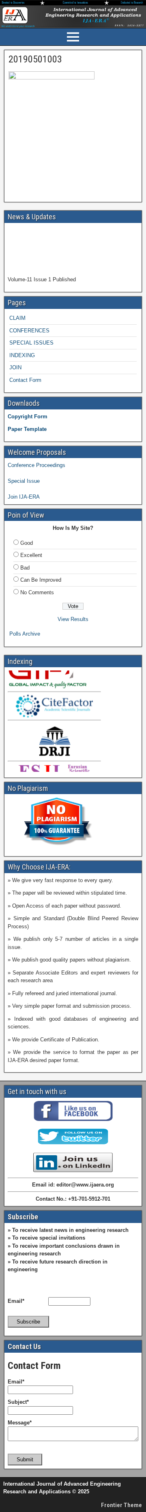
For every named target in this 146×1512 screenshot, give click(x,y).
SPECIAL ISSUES (31, 343)
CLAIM (17, 318)
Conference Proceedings (36, 465)
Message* (20, 1423)
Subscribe (28, 1322)
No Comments (37, 592)
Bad (25, 568)
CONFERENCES (29, 331)
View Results (73, 619)
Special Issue (24, 481)
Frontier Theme (121, 1505)
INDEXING (22, 355)
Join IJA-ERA (24, 497)
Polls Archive (24, 634)
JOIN (15, 367)
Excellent (31, 555)
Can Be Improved (40, 580)
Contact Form (25, 380)
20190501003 (35, 59)
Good (26, 543)
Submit (25, 1459)
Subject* (18, 1402)
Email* (16, 1301)
